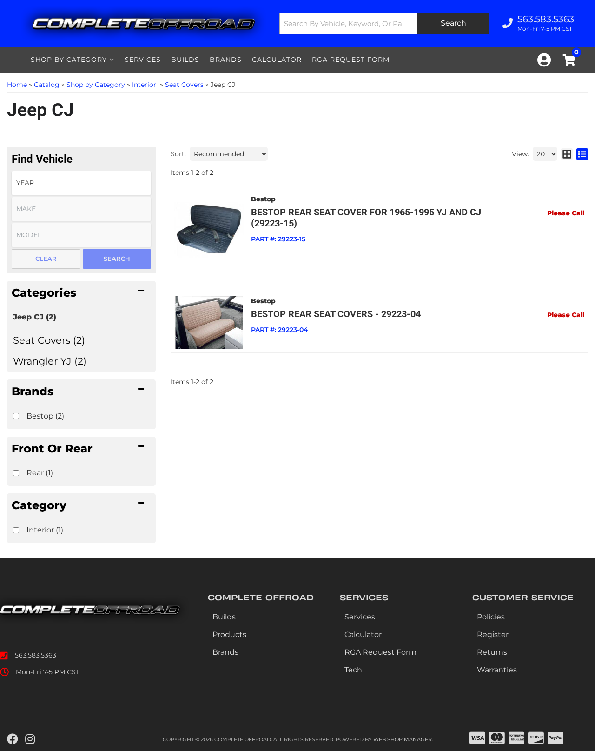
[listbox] (81, 183)
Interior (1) (44, 529)
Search (117, 258)
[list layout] (582, 154)
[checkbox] (16, 416)
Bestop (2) (45, 416)
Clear (46, 258)
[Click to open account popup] (544, 60)
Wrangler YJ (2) (49, 361)
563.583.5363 (35, 655)
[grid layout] (567, 154)
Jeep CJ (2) (34, 316)
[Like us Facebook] (12, 739)
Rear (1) (39, 472)
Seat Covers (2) (49, 340)
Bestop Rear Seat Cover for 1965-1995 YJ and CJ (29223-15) (366, 217)
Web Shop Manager (402, 739)
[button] (384, 23)
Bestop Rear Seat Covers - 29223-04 (336, 313)
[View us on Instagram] (30, 739)
